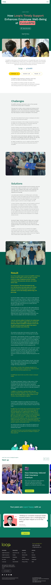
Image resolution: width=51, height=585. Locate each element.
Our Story (24, 552)
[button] (47, 1)
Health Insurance (5, 554)
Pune (33, 552)
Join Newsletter (6, 570)
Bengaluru (34, 557)
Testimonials (24, 554)
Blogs (14, 559)
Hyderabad (34, 559)
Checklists (15, 557)
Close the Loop (16, 552)
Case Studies (15, 561)
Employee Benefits (6, 557)
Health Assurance (5, 552)
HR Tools (4, 559)
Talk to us (25, 533)
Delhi (33, 561)
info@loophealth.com (36, 547)
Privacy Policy (25, 561)
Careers (23, 557)
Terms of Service (25, 559)
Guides (14, 554)
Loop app (4, 561)
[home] (4, 2)
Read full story (29, 490)
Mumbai (33, 554)
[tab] (14, 73)
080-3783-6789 (36, 545)
